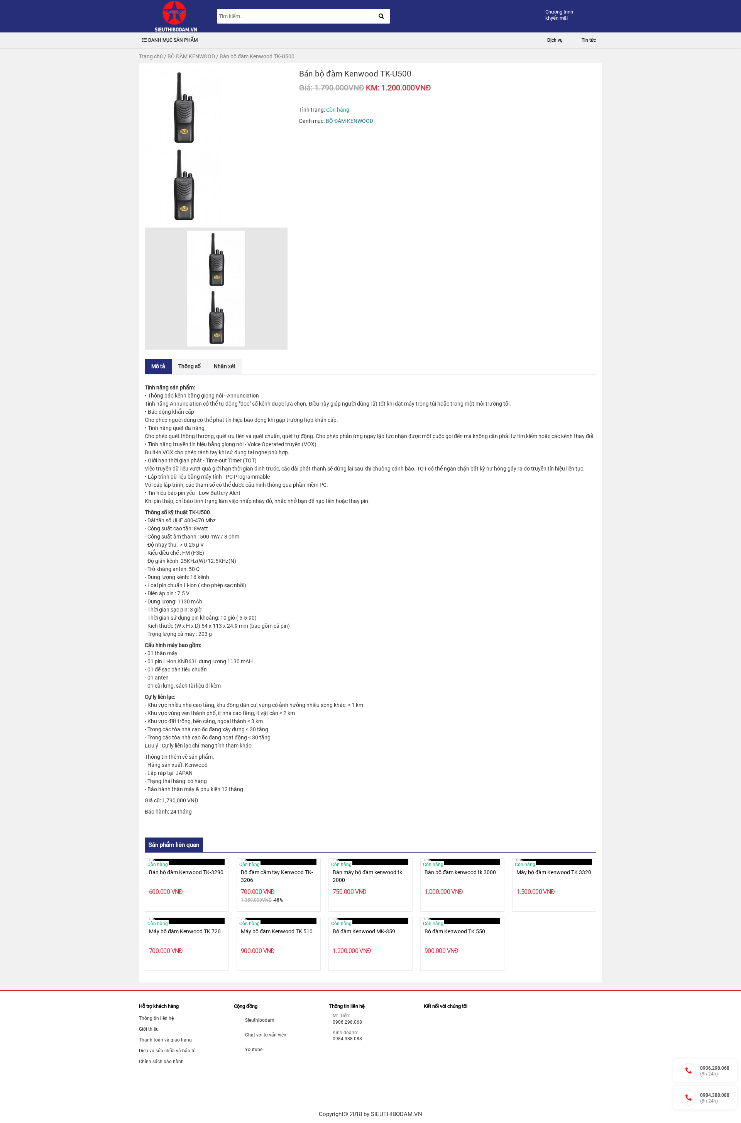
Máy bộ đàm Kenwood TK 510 (277, 931)
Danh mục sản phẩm (173, 40)
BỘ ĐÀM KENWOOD (191, 56)
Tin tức (589, 40)
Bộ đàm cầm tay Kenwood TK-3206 (277, 876)
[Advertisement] (482, 1053)
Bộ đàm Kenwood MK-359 (364, 931)
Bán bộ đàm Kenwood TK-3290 (186, 872)
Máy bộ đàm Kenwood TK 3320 (553, 872)
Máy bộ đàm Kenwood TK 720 (185, 931)
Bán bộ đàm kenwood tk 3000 (460, 872)
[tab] (158, 366)
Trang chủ (151, 56)
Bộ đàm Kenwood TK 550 (455, 931)
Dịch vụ (555, 40)
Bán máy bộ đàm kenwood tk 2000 (367, 876)
